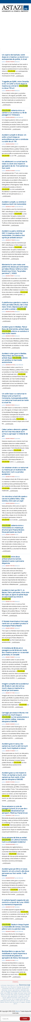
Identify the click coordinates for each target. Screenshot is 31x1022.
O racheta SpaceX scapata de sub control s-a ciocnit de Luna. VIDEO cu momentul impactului (15, 902)
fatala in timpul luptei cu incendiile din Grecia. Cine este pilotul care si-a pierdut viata (15, 926)
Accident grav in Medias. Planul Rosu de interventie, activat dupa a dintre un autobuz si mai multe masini (15, 330)
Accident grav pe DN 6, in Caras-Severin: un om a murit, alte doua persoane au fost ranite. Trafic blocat (15, 872)
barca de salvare (25, 1000)
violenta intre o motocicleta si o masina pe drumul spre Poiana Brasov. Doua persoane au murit (13, 528)
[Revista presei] (15, 12)
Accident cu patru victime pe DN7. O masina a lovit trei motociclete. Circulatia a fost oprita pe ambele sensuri (13, 234)
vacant (10, 990)
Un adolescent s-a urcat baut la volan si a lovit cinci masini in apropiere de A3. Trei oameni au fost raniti (15, 164)
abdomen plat (25, 990)
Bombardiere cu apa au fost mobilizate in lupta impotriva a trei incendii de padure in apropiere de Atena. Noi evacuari (15, 954)
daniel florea (5, 1002)
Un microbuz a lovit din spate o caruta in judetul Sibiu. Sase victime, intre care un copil (14, 498)
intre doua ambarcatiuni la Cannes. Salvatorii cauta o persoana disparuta (13, 559)
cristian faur (9, 994)
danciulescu (11, 985)
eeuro (28, 987)
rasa (10, 1002)
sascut (4, 997)
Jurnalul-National (19, 117)
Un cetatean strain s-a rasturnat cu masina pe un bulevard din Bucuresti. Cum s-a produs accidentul (15, 470)
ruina (25, 993)
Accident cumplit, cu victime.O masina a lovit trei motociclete (14, 203)
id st (13, 999)
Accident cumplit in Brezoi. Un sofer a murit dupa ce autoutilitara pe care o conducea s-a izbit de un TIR (15, 138)
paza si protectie (19, 994)
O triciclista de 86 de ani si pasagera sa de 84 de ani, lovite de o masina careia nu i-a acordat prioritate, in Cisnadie (15, 651)
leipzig (19, 987)
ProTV (16, 144)
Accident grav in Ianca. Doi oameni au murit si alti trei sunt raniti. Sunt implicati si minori (15, 746)
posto (14, 987)
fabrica (5, 999)
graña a (13, 1000)
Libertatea (17, 170)
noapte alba (19, 999)
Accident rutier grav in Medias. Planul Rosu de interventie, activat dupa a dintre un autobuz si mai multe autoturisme (14, 357)
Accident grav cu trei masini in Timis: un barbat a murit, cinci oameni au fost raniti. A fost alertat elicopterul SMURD (14, 776)
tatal (2, 993)
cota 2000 (7, 993)
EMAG (15, 981)
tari (27, 997)
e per (17, 985)
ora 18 (10, 987)
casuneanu (5, 988)
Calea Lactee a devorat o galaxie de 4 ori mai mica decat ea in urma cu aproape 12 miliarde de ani (15, 432)
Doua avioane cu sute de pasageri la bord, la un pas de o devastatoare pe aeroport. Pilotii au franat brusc (15, 809)
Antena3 (17, 724)
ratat (17, 1000)
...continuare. (19, 76)
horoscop (24, 984)
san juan (20, 993)
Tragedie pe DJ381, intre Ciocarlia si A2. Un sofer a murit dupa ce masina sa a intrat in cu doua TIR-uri (15, 84)
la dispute (7, 991)
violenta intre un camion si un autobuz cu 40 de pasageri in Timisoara (14, 112)
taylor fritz (26, 991)
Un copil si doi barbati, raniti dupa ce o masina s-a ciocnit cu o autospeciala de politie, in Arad (15, 57)
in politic (18, 988)
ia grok (20, 996)
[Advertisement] (15, 31)
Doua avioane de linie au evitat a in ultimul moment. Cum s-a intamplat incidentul (15, 839)
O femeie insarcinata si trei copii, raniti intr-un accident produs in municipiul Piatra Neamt (15, 623)
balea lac (4, 987)
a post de (27, 996)
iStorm (17, 1011)
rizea (9, 999)
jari (2, 991)
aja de (24, 987)
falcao (24, 997)
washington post (16, 991)
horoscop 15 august (19, 1002)
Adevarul (17, 61)
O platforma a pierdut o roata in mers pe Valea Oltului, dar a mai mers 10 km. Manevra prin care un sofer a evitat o (15, 305)
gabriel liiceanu (12, 997)
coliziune (4, 985)
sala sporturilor (13, 996)
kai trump (14, 993)
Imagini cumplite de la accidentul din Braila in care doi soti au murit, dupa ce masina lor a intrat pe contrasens (15, 687)
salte (19, 997)
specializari (16, 990)
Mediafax (17, 240)
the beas (12, 988)
